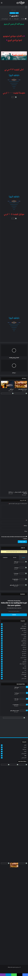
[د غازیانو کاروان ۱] (5, 912)
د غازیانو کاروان (23, 645)
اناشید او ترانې (23, 678)
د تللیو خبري (24, 653)
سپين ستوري (24, 672)
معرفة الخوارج (23, 641)
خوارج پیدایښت (23, 634)
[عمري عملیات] (23, 563)
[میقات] (20, 3)
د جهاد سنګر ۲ (16, 573)
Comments (5, 557)
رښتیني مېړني (24, 651)
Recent (14, 557)
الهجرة (25, 659)
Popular (23, 557)
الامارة (12, 10)
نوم (26, 520)
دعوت (25, 666)
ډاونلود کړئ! (14, 75)
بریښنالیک (25, 525)
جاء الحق (24, 638)
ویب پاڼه (25, 531)
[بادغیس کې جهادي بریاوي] (21, 384)
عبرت (25, 670)
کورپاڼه (15, 10)
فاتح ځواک (24, 668)
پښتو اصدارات (12, 13)
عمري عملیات (16, 562)
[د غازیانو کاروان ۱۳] (23, 581)
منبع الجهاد (24, 643)
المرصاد (25, 632)
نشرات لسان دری (23, 657)
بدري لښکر (24, 647)
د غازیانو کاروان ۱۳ (15, 579)
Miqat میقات (23, 19)
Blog (25, 676)
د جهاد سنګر (24, 655)
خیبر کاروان (11, 389)
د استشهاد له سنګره (23, 664)
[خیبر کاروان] (7, 384)
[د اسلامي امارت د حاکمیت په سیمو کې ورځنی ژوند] (21, 442)
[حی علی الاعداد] (7, 442)
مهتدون (25, 636)
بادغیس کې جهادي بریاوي (22, 389)
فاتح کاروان (24, 661)
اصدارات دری (24, 630)
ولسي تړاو (24, 649)
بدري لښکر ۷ (16, 567)
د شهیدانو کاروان (23, 628)
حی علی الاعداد (10, 492)
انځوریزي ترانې (23, 674)
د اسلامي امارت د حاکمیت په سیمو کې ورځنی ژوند (21, 492)
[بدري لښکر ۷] (23, 569)
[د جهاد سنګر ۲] (23, 575)
